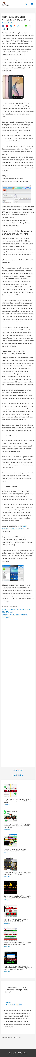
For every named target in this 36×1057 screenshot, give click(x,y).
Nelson (8, 1002)
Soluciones (11, 23)
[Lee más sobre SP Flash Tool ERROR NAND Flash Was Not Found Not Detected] (10, 910)
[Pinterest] (7, 26)
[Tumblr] (22, 26)
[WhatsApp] (30, 26)
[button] (26, 4)
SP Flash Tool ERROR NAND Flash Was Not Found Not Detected (16, 920)
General (4, 23)
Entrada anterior (18, 770)
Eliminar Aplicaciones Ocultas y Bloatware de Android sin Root (15, 850)
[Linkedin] (11, 26)
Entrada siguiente (17, 775)
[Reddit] (14, 26)
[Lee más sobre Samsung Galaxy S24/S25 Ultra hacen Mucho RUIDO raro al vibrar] (10, 864)
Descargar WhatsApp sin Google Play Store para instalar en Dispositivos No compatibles (17, 825)
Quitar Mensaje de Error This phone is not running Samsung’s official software (17, 896)
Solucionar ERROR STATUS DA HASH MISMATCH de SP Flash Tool (17, 943)
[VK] (4, 29)
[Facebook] (3, 26)
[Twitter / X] (11, 29)
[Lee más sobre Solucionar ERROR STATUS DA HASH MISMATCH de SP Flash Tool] (10, 934)
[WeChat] (26, 26)
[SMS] (8, 29)
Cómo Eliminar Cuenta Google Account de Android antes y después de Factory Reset (17, 800)
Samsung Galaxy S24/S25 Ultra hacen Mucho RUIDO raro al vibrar (17, 873)
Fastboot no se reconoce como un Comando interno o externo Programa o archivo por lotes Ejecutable (18, 967)
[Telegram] (18, 26)
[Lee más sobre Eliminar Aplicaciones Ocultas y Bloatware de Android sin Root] (10, 840)
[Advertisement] (18, 692)
